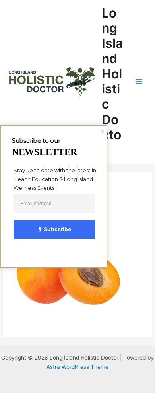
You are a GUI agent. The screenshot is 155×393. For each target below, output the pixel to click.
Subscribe (57, 229)
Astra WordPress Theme (77, 367)
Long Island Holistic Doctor (112, 81)
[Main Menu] (139, 82)
